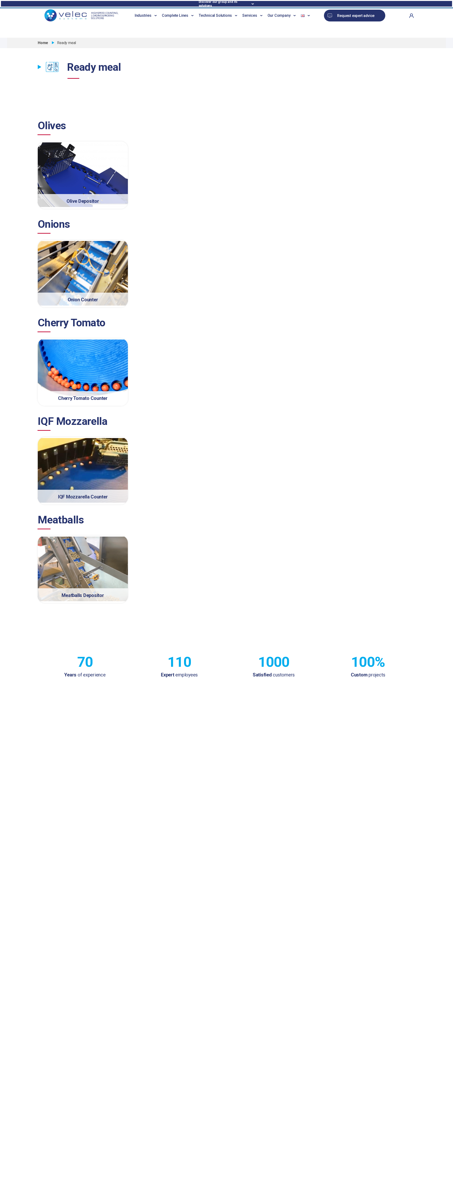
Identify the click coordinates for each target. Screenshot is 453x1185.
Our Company (279, 15)
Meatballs (61, 520)
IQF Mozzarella (72, 421)
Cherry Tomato (71, 322)
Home (43, 43)
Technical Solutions (215, 15)
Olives (52, 125)
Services (249, 15)
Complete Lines (175, 15)
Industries (143, 15)
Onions (54, 224)
